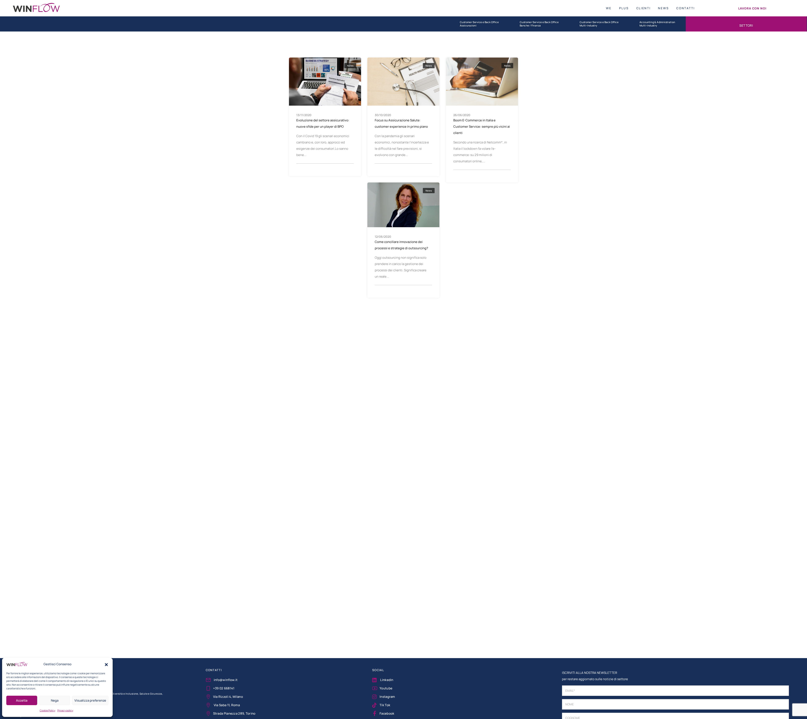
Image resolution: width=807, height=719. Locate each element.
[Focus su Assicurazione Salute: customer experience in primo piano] (403, 81)
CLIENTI (643, 8)
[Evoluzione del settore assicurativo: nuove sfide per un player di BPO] (325, 81)
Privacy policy (65, 710)
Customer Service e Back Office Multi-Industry (599, 24)
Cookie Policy (47, 710)
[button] (106, 664)
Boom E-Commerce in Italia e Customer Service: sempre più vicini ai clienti (481, 126)
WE (608, 8)
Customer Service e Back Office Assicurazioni (479, 24)
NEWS (663, 8)
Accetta (21, 700)
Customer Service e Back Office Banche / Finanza (539, 24)
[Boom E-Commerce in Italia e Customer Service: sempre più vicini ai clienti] (482, 81)
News (350, 65)
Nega (54, 700)
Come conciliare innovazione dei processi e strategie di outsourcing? (401, 245)
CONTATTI (685, 8)
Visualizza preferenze (90, 700)
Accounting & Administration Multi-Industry (657, 24)
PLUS (624, 8)
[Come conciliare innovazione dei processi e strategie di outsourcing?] (403, 204)
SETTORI (746, 25)
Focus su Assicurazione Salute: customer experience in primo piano (401, 123)
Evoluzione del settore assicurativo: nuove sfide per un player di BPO (322, 123)
